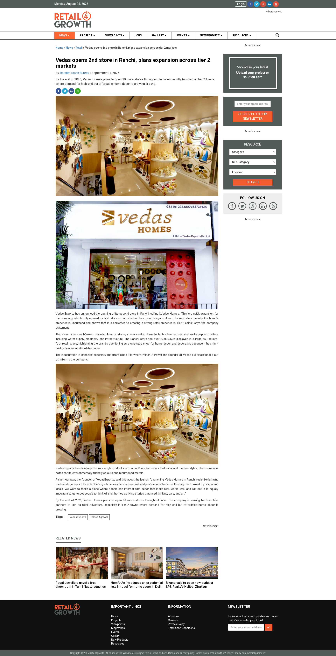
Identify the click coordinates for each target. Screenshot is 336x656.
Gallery (158, 35)
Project (86, 35)
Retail (79, 47)
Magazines (118, 628)
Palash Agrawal (99, 517)
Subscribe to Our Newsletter (252, 116)
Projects (116, 620)
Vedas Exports (78, 517)
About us (173, 616)
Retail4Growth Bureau (74, 73)
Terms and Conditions (181, 628)
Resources (241, 35)
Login (241, 4)
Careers (173, 620)
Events (182, 35)
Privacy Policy (176, 624)
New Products (119, 639)
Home (59, 47)
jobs (138, 35)
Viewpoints (113, 35)
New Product (210, 35)
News (63, 35)
